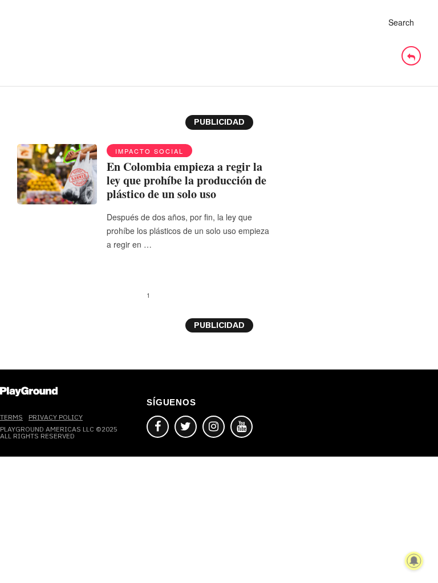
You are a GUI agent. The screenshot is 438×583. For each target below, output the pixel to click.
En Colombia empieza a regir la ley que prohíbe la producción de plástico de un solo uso (186, 180)
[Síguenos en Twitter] (186, 427)
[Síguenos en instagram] (213, 427)
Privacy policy (56, 417)
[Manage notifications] (414, 561)
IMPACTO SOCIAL (149, 150)
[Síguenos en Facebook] (158, 427)
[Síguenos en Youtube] (241, 427)
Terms (11, 417)
